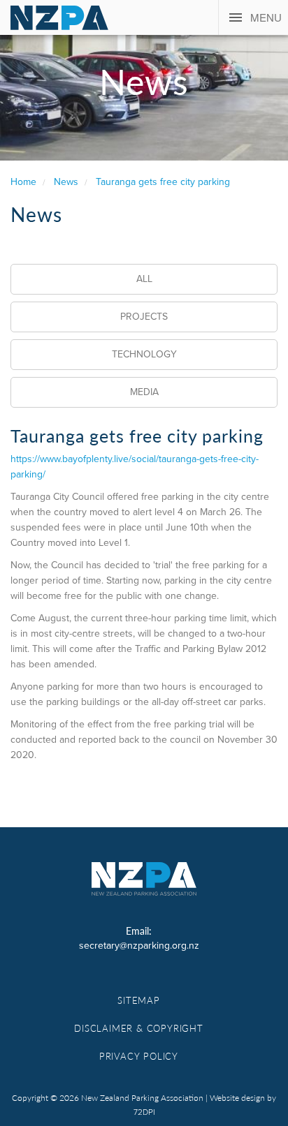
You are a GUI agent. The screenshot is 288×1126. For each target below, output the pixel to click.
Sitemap (138, 1000)
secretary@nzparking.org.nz (139, 945)
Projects (144, 317)
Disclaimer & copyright (138, 1028)
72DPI (144, 1112)
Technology (144, 354)
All (144, 279)
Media (144, 392)
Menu (266, 17)
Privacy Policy (138, 1055)
